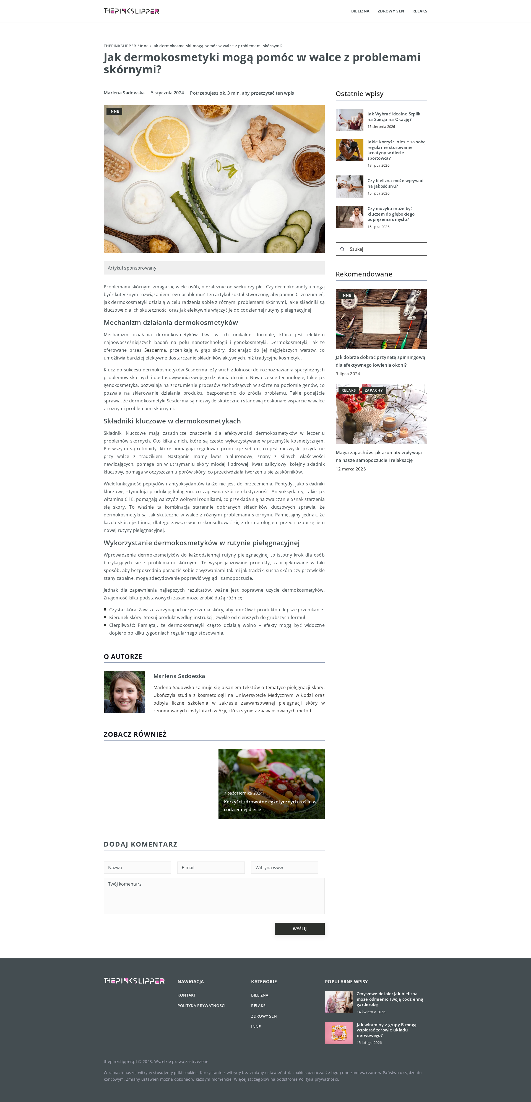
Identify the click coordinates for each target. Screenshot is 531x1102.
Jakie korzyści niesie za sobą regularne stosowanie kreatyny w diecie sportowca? (397, 150)
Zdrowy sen (391, 11)
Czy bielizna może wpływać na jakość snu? (395, 183)
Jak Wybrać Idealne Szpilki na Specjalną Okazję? (395, 116)
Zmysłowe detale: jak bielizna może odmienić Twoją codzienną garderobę (390, 999)
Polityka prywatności (202, 1005)
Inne (114, 111)
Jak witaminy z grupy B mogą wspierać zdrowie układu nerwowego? (387, 1030)
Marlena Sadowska (124, 93)
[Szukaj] (342, 249)
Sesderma (155, 350)
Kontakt (187, 995)
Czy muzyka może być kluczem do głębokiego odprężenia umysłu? (391, 214)
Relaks (419, 11)
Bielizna (360, 11)
